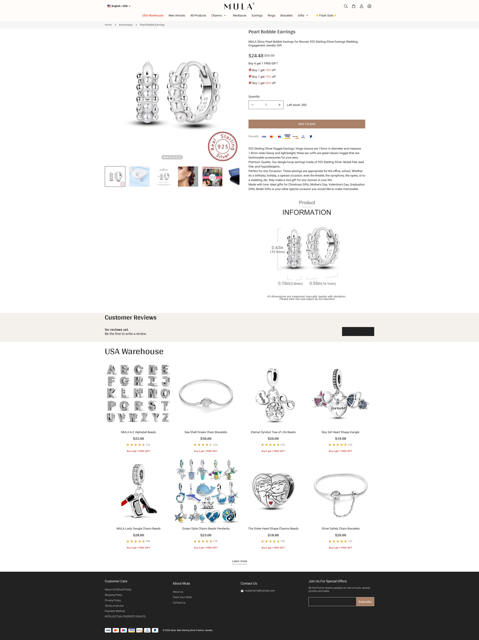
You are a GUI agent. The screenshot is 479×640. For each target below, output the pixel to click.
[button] (115, 176)
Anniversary (126, 24)
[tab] (164, 157)
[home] (239, 6)
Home (108, 24)
